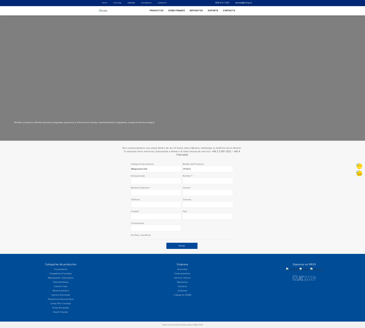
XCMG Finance (176, 10)
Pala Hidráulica (60, 282)
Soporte (213, 10)
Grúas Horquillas (60, 308)
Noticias (117, 3)
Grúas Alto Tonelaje (61, 303)
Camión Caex (61, 286)
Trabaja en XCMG (182, 295)
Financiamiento (182, 273)
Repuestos (196, 10)
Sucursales (146, 3)
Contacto (162, 3)
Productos (157, 10)
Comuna (187, 199)
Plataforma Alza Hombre (61, 299)
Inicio (104, 3)
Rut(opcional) (138, 176)
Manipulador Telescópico (61, 278)
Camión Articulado (60, 295)
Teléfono (135, 199)
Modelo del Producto (193, 164)
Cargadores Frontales (61, 273)
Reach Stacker (60, 312)
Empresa (131, 3)
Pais (185, 211)
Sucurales (182, 269)
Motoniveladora (61, 291)
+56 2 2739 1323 (221, 151)
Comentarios (137, 223)
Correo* (187, 188)
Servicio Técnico (182, 278)
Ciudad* (135, 211)
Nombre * (187, 176)
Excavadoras (60, 269)
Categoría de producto (142, 164)
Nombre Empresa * (140, 188)
